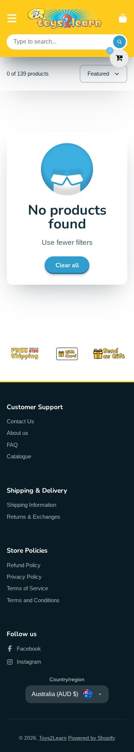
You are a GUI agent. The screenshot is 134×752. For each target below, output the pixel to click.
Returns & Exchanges (33, 517)
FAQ (12, 445)
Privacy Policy (24, 577)
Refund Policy (24, 565)
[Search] (119, 42)
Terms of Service (27, 588)
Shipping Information (31, 505)
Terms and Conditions (33, 600)
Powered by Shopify (91, 738)
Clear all (67, 265)
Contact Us (20, 421)
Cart (122, 18)
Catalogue (19, 456)
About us (17, 433)
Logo (65, 18)
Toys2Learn (53, 738)
